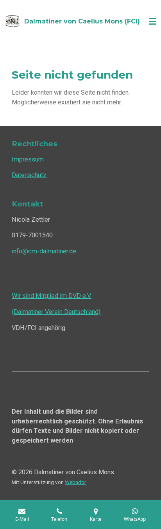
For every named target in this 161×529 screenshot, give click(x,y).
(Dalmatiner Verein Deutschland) (56, 312)
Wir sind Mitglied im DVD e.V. (51, 295)
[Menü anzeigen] (152, 21)
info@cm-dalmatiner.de (44, 251)
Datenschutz (29, 175)
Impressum (28, 159)
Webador (75, 482)
